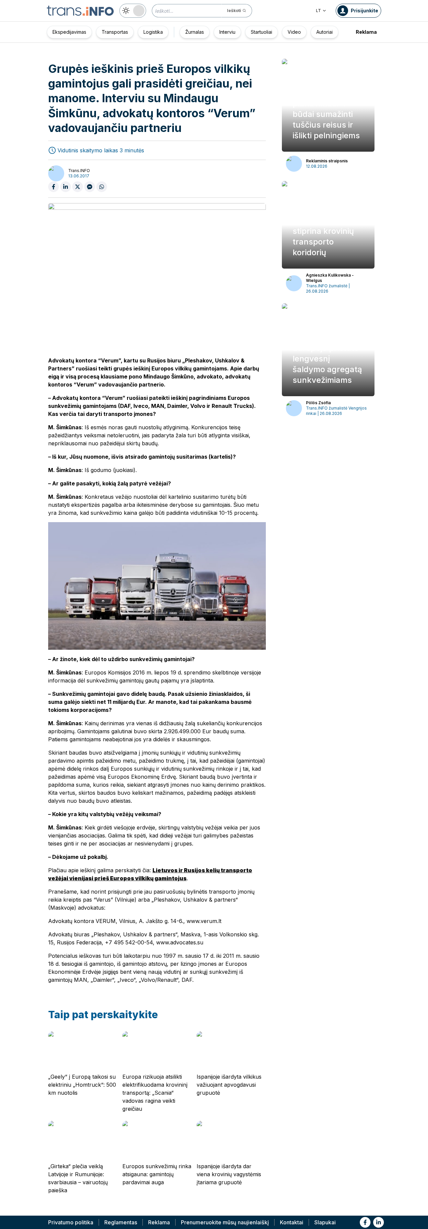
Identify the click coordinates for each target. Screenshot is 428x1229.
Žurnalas (194, 32)
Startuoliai (261, 32)
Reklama (366, 32)
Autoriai (324, 32)
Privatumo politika (70, 1222)
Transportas (115, 32)
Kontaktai (291, 1222)
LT (318, 10)
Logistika (153, 32)
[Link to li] (378, 1222)
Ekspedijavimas (69, 32)
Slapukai (325, 1222)
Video (294, 32)
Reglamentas (120, 1222)
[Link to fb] (365, 1222)
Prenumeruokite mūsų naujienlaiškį (225, 1222)
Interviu (227, 32)
